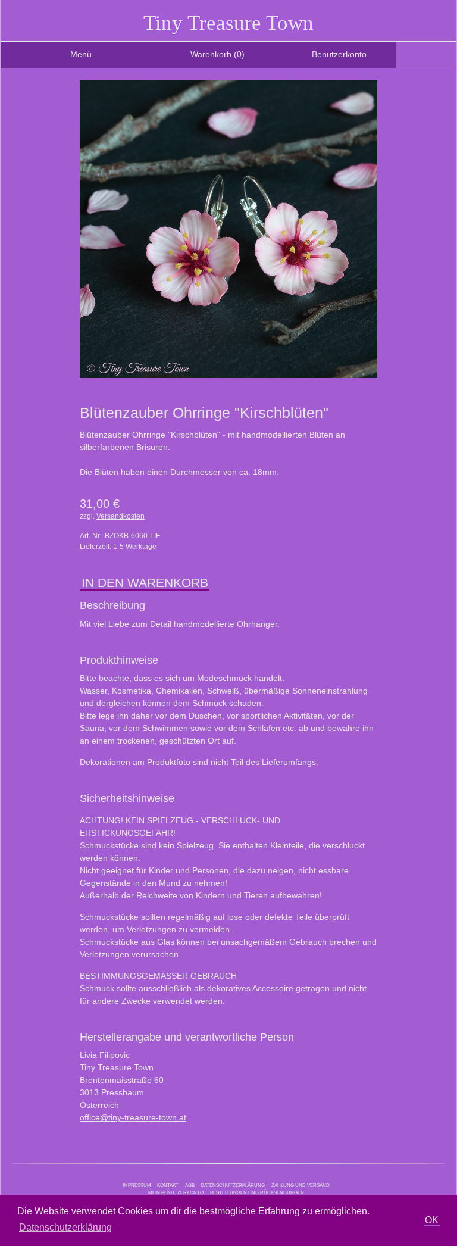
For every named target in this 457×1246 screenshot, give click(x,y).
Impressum (137, 1185)
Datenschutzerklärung (233, 1185)
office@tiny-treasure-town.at (133, 1117)
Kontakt (168, 1185)
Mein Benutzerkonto (176, 1192)
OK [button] (432, 1220)
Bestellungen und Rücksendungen (257, 1192)
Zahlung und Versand (300, 1185)
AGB (190, 1185)
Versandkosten (120, 516)
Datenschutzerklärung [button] (65, 1227)
